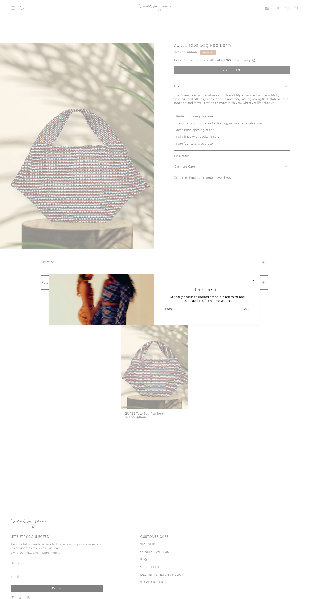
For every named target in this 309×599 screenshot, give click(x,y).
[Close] (253, 281)
